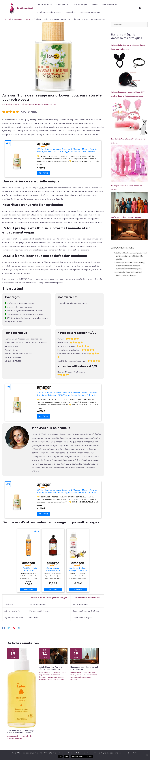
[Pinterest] (14, 627)
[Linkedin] (19, 627)
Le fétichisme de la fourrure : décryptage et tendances (51, 668)
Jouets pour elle (44, 4)
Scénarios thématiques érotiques (51, 679)
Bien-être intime (109, 4)
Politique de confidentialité (82, 756)
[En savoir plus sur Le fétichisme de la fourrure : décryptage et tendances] (53, 656)
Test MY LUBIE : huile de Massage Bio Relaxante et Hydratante (20, 732)
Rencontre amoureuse (89, 12)
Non (66, 756)
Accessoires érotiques (15, 736)
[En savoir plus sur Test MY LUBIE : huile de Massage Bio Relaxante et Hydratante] (21, 687)
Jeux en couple (80, 4)
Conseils (94, 4)
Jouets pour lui (62, 4)
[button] (140, 8)
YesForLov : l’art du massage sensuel (126, 217)
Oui (60, 756)
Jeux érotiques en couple (56, 677)
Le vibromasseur (25, 8)
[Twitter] (9, 627)
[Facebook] (3, 627)
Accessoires (70, 12)
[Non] (147, 755)
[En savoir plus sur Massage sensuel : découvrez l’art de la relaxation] (84, 656)
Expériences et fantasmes (49, 12)
